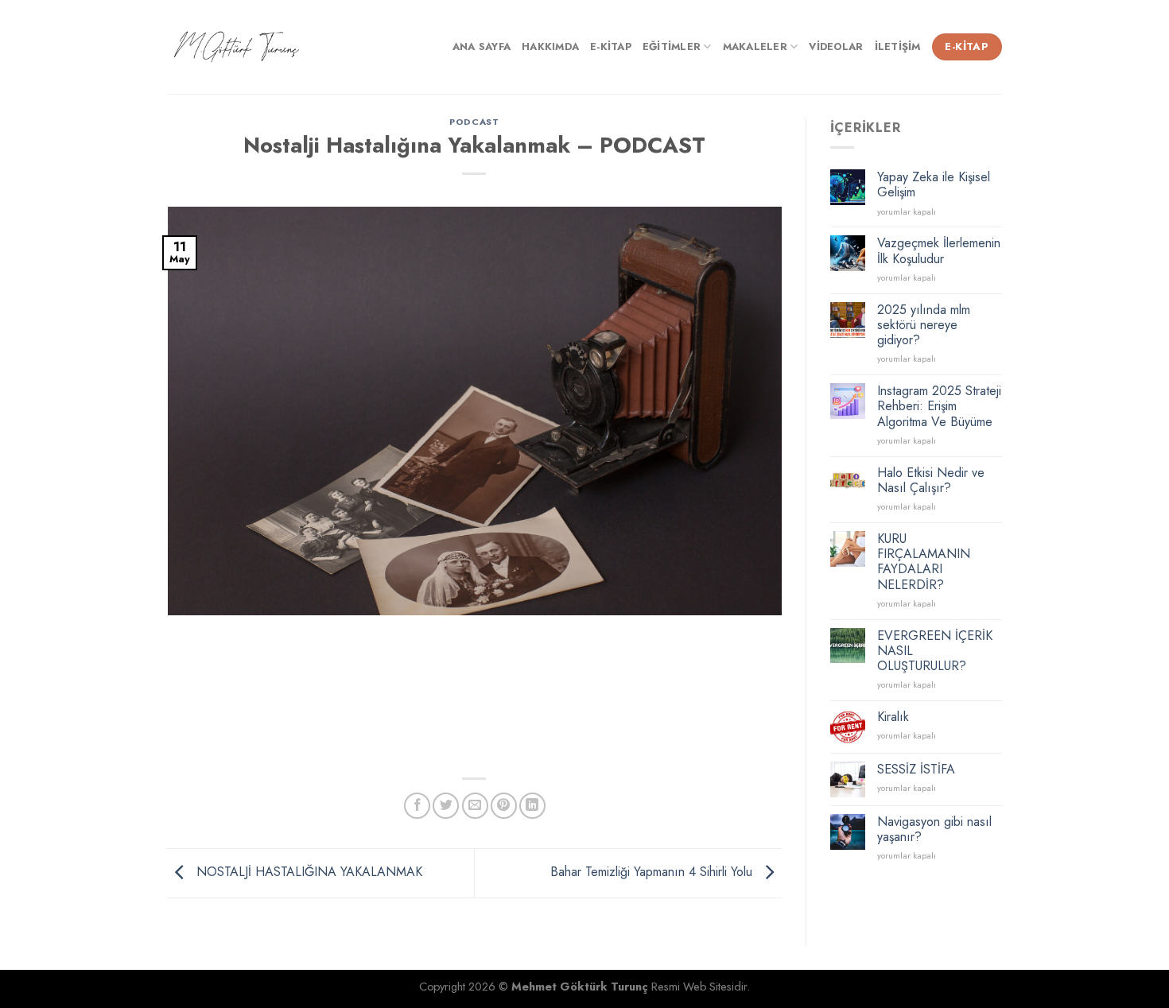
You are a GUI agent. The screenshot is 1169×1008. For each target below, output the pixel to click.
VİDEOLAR (836, 46)
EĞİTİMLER (672, 46)
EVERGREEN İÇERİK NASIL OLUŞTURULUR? (934, 651)
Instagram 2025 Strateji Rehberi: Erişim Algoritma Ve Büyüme (939, 406)
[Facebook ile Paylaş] (417, 806)
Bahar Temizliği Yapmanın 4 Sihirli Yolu (653, 872)
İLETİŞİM (898, 46)
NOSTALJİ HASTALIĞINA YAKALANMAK (307, 872)
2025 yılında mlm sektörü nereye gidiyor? (923, 325)
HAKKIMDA (550, 46)
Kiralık (893, 716)
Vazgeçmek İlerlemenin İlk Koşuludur (938, 250)
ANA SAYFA (481, 46)
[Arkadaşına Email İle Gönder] (475, 806)
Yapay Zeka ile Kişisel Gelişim (933, 184)
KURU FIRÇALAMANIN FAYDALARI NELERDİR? (923, 561)
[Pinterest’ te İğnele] (504, 806)
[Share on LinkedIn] (532, 806)
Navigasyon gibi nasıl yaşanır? (934, 829)
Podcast (474, 121)
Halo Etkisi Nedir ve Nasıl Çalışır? (931, 480)
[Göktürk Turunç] (237, 47)
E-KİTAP (610, 46)
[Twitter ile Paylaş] (446, 806)
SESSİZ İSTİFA (916, 769)
